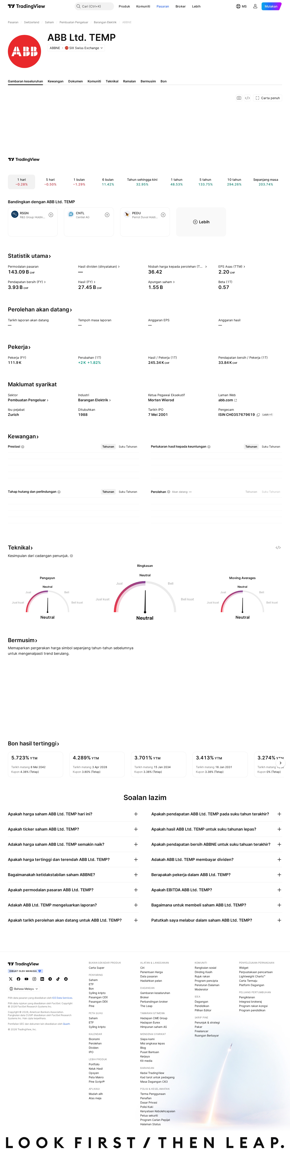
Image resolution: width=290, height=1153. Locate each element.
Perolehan (95, 1043)
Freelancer (201, 1031)
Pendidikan (202, 1006)
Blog (143, 1047)
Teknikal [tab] (112, 81)
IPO (91, 1052)
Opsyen (94, 1073)
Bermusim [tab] (148, 81)
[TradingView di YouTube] (26, 979)
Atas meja (95, 1098)
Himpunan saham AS (153, 1026)
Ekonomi (94, 1039)
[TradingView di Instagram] (34, 979)
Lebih (196, 6)
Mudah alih (96, 1093)
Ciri (142, 967)
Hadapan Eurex (150, 1022)
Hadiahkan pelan (151, 980)
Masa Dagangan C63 (154, 1081)
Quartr (66, 1023)
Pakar (198, 1026)
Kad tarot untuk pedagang (157, 1077)
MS (244, 6)
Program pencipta (206, 980)
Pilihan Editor (203, 1010)
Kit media (146, 1060)
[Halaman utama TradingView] (23, 964)
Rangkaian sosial (205, 967)
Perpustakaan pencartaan (256, 972)
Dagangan (201, 1001)
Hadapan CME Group (153, 1018)
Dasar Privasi (148, 1102)
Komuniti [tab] (94, 81)
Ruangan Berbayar (207, 1035)
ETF (91, 984)
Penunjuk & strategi (207, 1022)
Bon (91, 988)
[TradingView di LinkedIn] (42, 979)
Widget (243, 967)
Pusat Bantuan (149, 1052)
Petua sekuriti (149, 1115)
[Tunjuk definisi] (41, 266)
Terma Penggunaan (153, 1093)
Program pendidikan (252, 1010)
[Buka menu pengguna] (255, 6)
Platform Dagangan (251, 985)
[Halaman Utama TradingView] (26, 6)
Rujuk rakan (202, 976)
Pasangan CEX (98, 997)
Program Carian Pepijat (155, 1119)
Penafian (146, 1098)
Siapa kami (147, 1039)
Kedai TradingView (152, 1073)
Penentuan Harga (151, 972)
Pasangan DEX (98, 1001)
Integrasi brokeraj (250, 1001)
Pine (91, 1006)
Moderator (201, 989)
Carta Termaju (248, 980)
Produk (124, 6)
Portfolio (94, 1064)
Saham (93, 980)
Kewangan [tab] (56, 81)
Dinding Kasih (203, 972)
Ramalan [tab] (129, 81)
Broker (181, 6)
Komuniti (143, 6)
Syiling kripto (97, 993)
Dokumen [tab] (75, 81)
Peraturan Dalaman (207, 985)
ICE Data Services (62, 997)
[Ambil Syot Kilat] (239, 98)
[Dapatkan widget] (247, 98)
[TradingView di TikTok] (58, 979)
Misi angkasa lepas (152, 1043)
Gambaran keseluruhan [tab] (25, 81)
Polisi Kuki (146, 1106)
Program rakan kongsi (253, 1006)
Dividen (93, 1047)
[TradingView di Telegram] (50, 979)
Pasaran (163, 6)
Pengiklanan (247, 997)
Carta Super (96, 967)
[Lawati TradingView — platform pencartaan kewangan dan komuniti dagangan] (24, 159)
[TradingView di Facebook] (18, 979)
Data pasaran (149, 976)
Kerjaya (145, 1056)
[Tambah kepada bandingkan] (51, 214)
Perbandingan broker (154, 1001)
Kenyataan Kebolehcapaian (157, 1111)
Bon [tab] (164, 81)
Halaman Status (150, 1124)
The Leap (146, 1006)
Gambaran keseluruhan (155, 993)
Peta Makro (96, 1077)
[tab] (108, 446)
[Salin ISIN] (258, 415)
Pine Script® (97, 1081)
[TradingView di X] (10, 979)
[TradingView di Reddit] (66, 979)
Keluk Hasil (96, 1068)
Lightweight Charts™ (252, 976)
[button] (133, 6)
